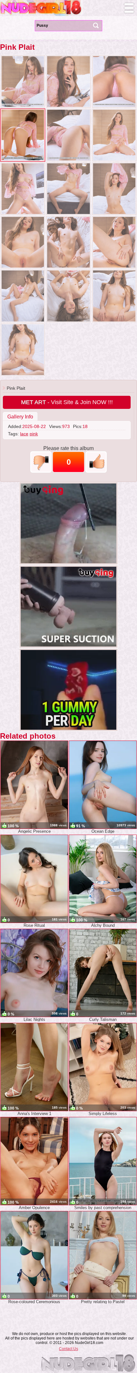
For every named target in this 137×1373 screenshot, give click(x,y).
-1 (41, 462)
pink (34, 433)
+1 (96, 462)
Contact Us (68, 1349)
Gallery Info (20, 416)
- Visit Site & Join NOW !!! (67, 402)
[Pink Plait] (22, 81)
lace (24, 433)
